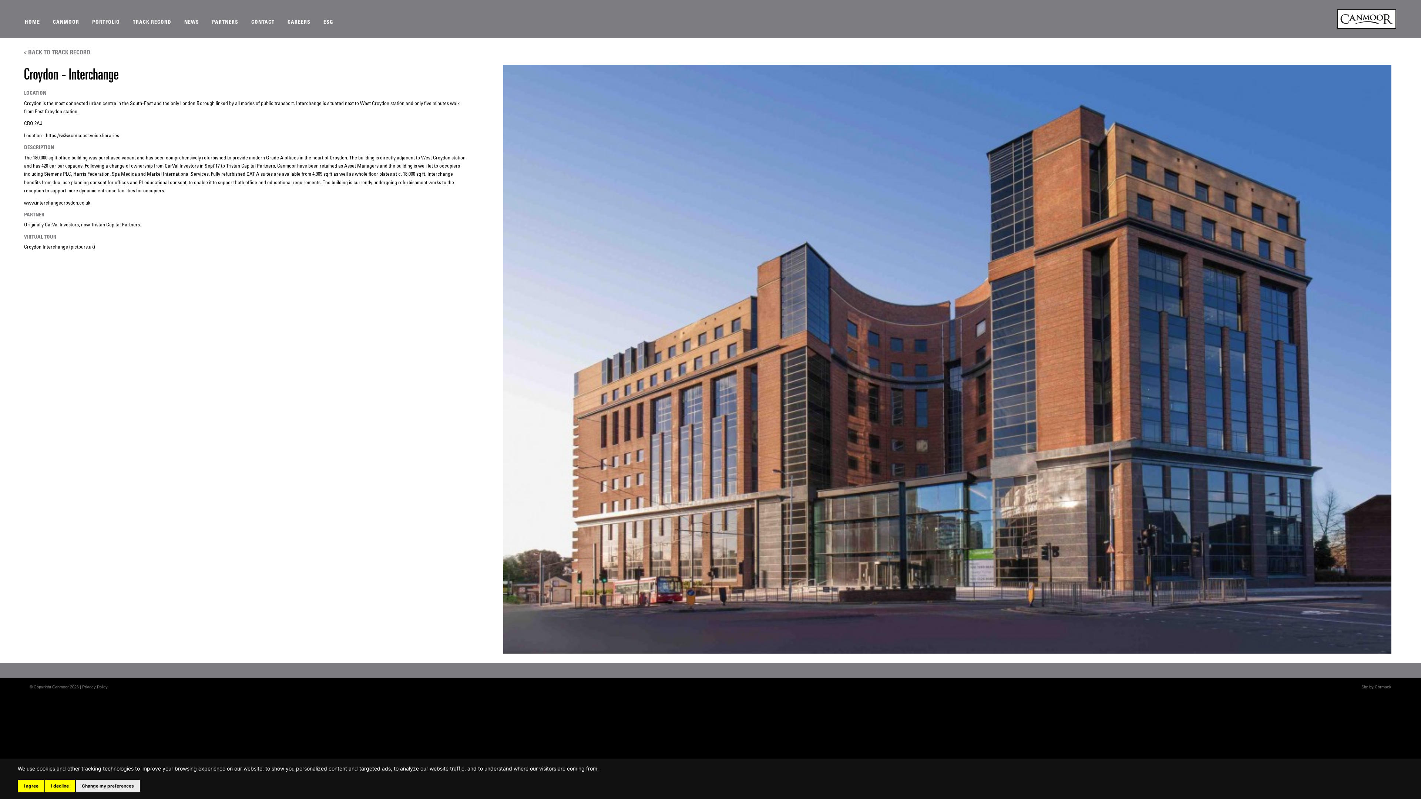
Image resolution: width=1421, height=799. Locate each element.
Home (32, 22)
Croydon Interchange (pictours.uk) (59, 247)
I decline (60, 786)
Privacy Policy (95, 687)
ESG (328, 22)
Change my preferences (108, 786)
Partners (225, 22)
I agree (31, 786)
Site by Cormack (1376, 687)
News (191, 22)
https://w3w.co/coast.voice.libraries (82, 136)
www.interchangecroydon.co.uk (57, 203)
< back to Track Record (57, 52)
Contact (263, 22)
